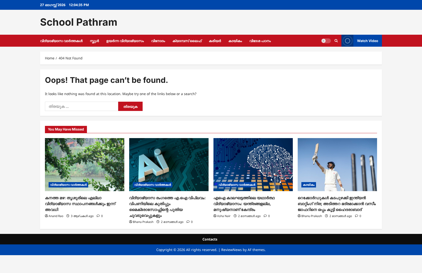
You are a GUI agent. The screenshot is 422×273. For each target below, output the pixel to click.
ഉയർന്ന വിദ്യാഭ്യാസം (125, 41)
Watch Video (367, 40)
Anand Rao (56, 216)
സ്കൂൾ (94, 41)
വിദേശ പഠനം (260, 41)
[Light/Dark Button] (326, 40)
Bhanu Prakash (143, 222)
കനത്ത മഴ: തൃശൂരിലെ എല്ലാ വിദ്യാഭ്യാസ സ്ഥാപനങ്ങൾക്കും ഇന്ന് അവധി (80, 203)
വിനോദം (158, 41)
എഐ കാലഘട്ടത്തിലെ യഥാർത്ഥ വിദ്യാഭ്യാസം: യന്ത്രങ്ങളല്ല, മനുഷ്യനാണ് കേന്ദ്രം (244, 203)
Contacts (209, 239)
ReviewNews (231, 249)
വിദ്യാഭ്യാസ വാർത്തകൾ (61, 41)
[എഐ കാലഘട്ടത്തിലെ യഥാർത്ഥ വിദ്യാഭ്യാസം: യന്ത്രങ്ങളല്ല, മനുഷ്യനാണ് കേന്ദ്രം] (253, 164)
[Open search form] (336, 40)
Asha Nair (224, 216)
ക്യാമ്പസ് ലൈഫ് (186, 41)
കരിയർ (215, 41)
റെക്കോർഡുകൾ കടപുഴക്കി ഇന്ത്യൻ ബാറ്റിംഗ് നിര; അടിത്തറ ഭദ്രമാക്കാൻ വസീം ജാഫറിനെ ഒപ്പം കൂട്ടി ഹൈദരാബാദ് (337, 203)
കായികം (235, 41)
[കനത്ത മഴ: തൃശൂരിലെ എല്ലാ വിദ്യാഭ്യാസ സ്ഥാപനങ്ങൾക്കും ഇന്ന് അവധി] (84, 164)
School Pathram (78, 22)
